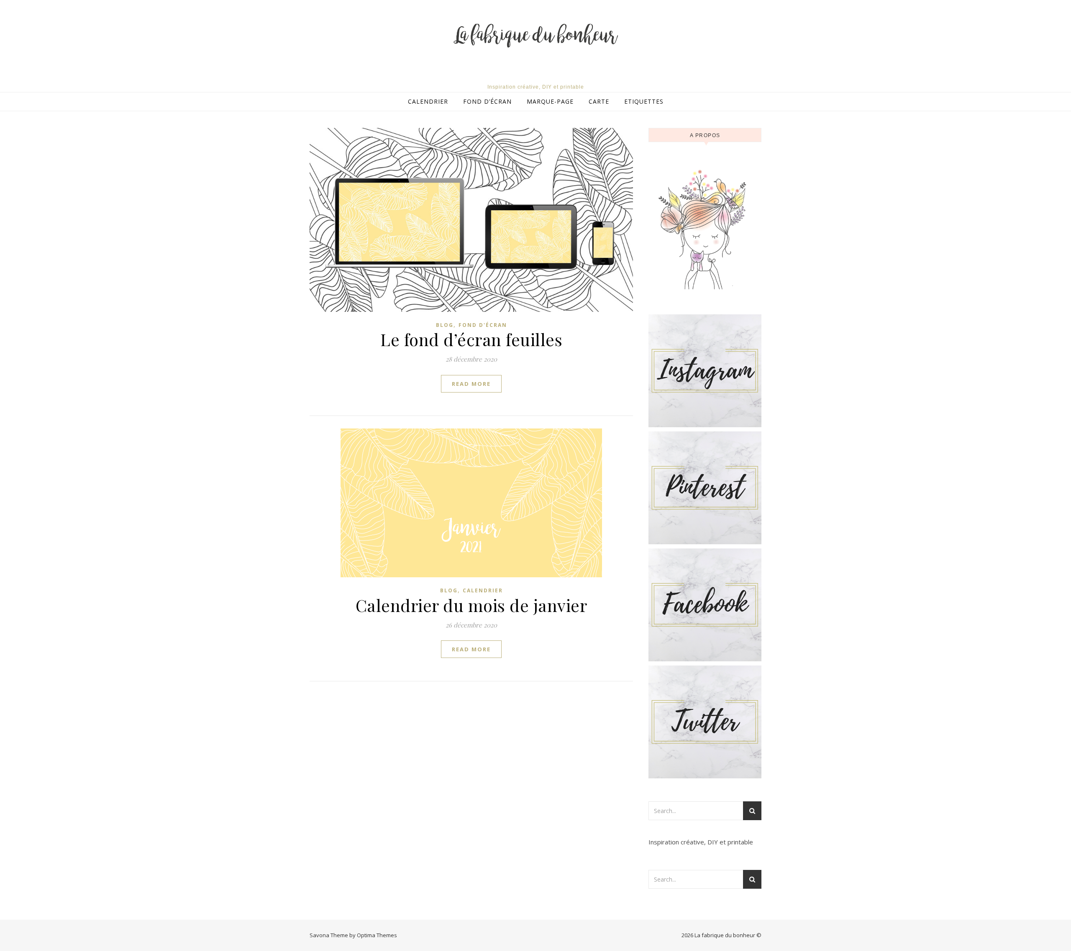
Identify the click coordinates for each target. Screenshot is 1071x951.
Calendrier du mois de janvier (471, 605)
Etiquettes (644, 101)
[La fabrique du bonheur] (535, 36)
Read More (471, 384)
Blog (445, 325)
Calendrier (428, 101)
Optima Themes (377, 935)
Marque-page (550, 101)
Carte (599, 101)
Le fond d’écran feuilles (471, 339)
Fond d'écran (483, 325)
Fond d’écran (487, 101)
